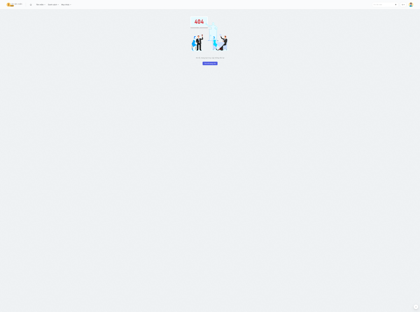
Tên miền (40, 4)
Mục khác (65, 4)
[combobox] (385, 4)
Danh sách (52, 4)
